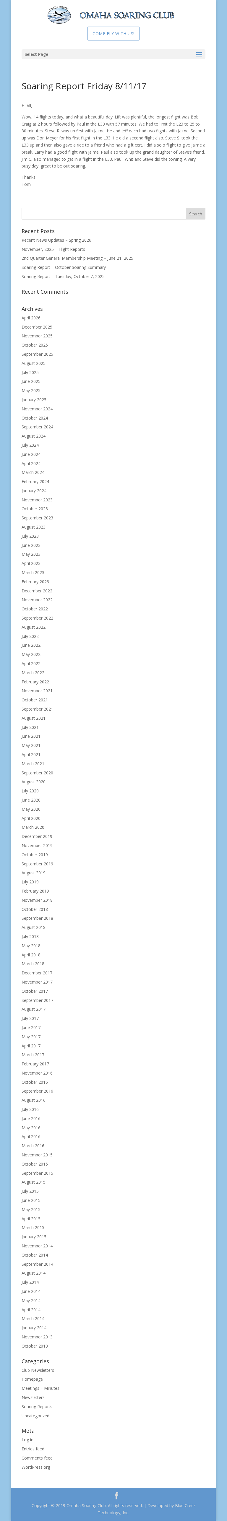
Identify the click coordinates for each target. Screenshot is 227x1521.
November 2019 (37, 845)
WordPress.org (36, 1467)
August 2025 (34, 363)
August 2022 (34, 627)
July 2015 (30, 1191)
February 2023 (35, 581)
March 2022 (33, 672)
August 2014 (34, 1273)
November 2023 (37, 500)
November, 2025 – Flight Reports (53, 249)
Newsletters (33, 1397)
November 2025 (37, 336)
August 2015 (34, 1182)
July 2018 (30, 936)
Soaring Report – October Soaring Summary (64, 267)
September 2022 (37, 618)
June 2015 (31, 1200)
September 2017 (37, 1000)
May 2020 (31, 809)
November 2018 (37, 900)
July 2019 (30, 882)
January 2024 (34, 490)
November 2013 (37, 1337)
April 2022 (31, 663)
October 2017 (35, 991)
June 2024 (31, 454)
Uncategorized (35, 1415)
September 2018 (37, 918)
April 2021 (31, 754)
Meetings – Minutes (40, 1388)
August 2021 (34, 718)
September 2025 (37, 354)
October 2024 (35, 418)
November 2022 (37, 599)
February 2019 (35, 891)
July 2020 (30, 791)
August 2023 (34, 527)
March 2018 (33, 963)
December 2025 (37, 327)
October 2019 (35, 854)
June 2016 (31, 1118)
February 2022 (35, 682)
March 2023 (33, 572)
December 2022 (37, 591)
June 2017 (31, 1027)
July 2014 (30, 1282)
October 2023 (35, 508)
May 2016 (31, 1127)
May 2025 (31, 390)
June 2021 (31, 736)
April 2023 (31, 563)
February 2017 (35, 1064)
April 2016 (31, 1136)
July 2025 (30, 372)
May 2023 (31, 554)
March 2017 (33, 1054)
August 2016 (34, 1100)
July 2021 (30, 727)
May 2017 (31, 1036)
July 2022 (30, 636)
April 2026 (31, 318)
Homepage (32, 1379)
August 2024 (34, 436)
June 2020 (31, 800)
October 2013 (35, 1346)
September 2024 (37, 427)
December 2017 (37, 973)
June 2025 (31, 381)
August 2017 (34, 1009)
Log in (27, 1439)
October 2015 (35, 1164)
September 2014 (37, 1264)
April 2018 (31, 955)
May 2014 (31, 1300)
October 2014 (35, 1255)
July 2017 (30, 1018)
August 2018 (34, 927)
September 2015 (37, 1173)
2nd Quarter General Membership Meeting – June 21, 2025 (77, 258)
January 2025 (34, 399)
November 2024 (37, 409)
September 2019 (37, 864)
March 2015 (33, 1227)
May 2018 (31, 945)
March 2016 (33, 1145)
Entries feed (33, 1449)
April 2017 (31, 1046)
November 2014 (37, 1246)
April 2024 (31, 463)
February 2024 (35, 481)
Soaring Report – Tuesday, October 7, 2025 (63, 276)
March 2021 (33, 763)
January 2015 (34, 1236)
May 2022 (31, 654)
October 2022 (35, 609)
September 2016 (37, 1091)
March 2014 (33, 1318)
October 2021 (35, 700)
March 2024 (33, 472)
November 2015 (37, 1155)
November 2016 (37, 1073)
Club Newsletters (38, 1370)
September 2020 (37, 773)
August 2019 (34, 872)
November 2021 (37, 690)
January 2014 (34, 1327)
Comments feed (37, 1458)
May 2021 (31, 745)
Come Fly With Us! (113, 33)
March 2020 (33, 827)
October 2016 (35, 1082)
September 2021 (37, 709)
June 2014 (31, 1291)
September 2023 (37, 518)
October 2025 (35, 345)
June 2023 (31, 545)
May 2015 (31, 1209)
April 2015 (31, 1218)
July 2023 (30, 536)
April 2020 (31, 818)
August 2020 (34, 781)
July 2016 (30, 1109)
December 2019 (37, 836)
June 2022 (31, 645)
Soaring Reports (37, 1406)
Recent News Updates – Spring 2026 (56, 240)
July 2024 (30, 445)
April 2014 (31, 1309)
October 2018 (35, 909)
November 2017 (37, 982)
